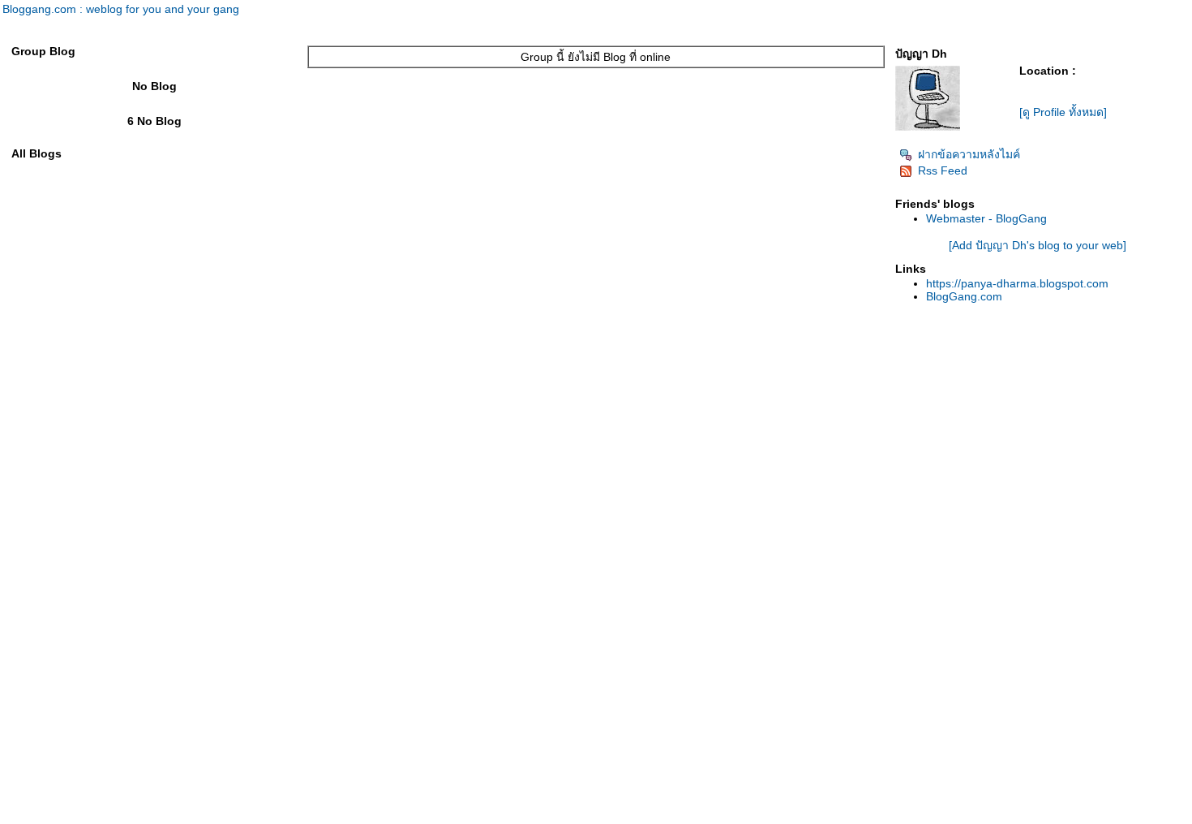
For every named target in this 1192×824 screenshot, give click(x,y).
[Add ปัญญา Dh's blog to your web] (1037, 245)
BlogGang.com (964, 296)
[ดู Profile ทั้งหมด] (1063, 112)
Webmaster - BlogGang (986, 218)
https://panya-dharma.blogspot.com (1017, 283)
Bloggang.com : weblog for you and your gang (120, 8)
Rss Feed (942, 170)
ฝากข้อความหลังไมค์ (969, 154)
